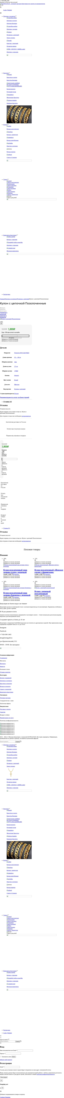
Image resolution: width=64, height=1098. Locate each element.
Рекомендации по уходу (7, 718)
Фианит (16, 375)
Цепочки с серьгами (12, 52)
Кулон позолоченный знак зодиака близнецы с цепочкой (16, 594)
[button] (10, 339)
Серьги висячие (11, 188)
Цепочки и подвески (11, 299)
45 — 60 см (17, 357)
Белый (16, 380)
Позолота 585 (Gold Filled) (21, 353)
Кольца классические (13, 129)
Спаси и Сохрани (12, 157)
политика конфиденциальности (46, 1074)
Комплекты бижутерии (6, 692)
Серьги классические (13, 182)
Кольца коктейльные (12, 140)
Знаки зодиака (11, 37)
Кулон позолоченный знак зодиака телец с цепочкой (15, 571)
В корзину (11, 337)
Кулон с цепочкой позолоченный (42, 592)
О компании (3, 658)
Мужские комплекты (13, 251)
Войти (13, 1056)
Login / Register (7, 10)
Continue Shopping (5, 1097)
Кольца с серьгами (12, 239)
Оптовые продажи (5, 698)
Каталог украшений (5, 678)
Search (18, 741)
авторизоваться (26, 416)
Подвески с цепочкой (13, 35)
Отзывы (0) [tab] (7, 402)
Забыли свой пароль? (6, 1059)
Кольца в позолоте (5, 686)
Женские (16, 384)
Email (2, 1067)
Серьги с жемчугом (12, 194)
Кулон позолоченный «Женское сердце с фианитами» (48, 571)
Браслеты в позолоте (6, 683)
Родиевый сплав (11, 92)
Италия (16, 393)
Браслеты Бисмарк (12, 80)
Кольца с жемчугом (12, 134)
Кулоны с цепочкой (19, 389)
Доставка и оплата (5, 709)
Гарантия (2, 712)
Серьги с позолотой (5, 689)
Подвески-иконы (11, 46)
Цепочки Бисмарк (12, 23)
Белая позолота (11, 89)
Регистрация (4, 1077)
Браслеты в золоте (12, 77)
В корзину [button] (16, 574)
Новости (2, 666)
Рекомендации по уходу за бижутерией (14, 397)
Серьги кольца (11, 191)
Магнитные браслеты (13, 97)
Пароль (2, 1053)
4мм (15, 362)
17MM (16, 371)
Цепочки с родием (12, 29)
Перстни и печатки (12, 146)
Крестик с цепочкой (12, 43)
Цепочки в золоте (12, 20)
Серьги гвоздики (11, 185)
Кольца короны (11, 152)
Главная (2, 299)
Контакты (3, 663)
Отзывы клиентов (5, 672)
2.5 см (16, 366)
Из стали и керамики (13, 84)
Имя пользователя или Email (8, 1050)
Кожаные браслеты (12, 103)
